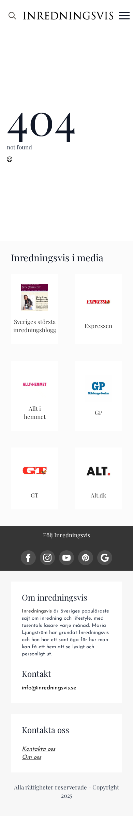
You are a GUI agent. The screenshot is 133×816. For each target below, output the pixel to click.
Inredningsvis (37, 611)
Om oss (31, 757)
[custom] (85, 557)
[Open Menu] (124, 15)
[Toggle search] (12, 16)
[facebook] (28, 557)
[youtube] (66, 557)
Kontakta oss (38, 749)
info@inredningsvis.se (49, 688)
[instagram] (47, 557)
